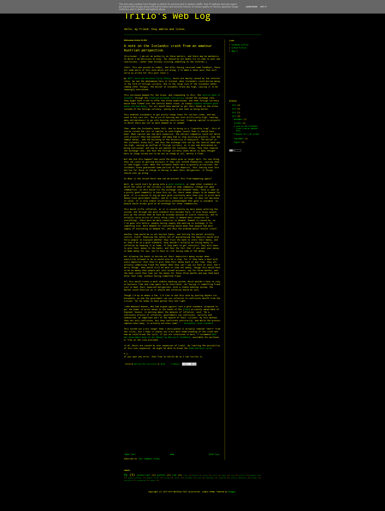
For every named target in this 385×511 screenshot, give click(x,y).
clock (215, 475)
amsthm (195, 475)
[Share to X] (189, 364)
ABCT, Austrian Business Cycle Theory (149, 78)
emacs (224, 475)
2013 (234, 112)
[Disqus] (172, 411)
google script (153, 478)
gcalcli (242, 475)
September (239, 138)
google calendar (135, 478)
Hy (126, 475)
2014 (234, 108)
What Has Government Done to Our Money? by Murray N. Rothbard (170, 335)
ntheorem (222, 478)
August (237, 142)
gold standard (176, 184)
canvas (205, 475)
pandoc (254, 478)
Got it (263, 7)
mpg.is (234, 51)
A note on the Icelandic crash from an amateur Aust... (246, 128)
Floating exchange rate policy (166, 97)
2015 (234, 105)
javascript (143, 475)
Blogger (232, 491)
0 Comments (175, 364)
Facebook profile (239, 44)
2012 (234, 116)
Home (172, 454)
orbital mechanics (239, 478)
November (238, 119)
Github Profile (238, 48)
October (238, 123)
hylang (166, 478)
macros (177, 478)
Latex (185, 475)
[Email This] (183, 364)
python (161, 475)
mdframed (209, 478)
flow (233, 475)
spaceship (128, 480)
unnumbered (141, 480)
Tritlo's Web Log (167, 15)
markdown (188, 478)
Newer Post (130, 454)
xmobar (153, 480)
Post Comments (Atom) (149, 458)
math (199, 478)
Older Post (214, 454)
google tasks (255, 475)
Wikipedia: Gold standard (198, 323)
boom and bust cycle (200, 348)
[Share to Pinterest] (194, 364)
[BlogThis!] (186, 364)
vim (174, 475)
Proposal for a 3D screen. (247, 134)
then (186, 309)
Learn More (251, 7)
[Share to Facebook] (192, 364)
